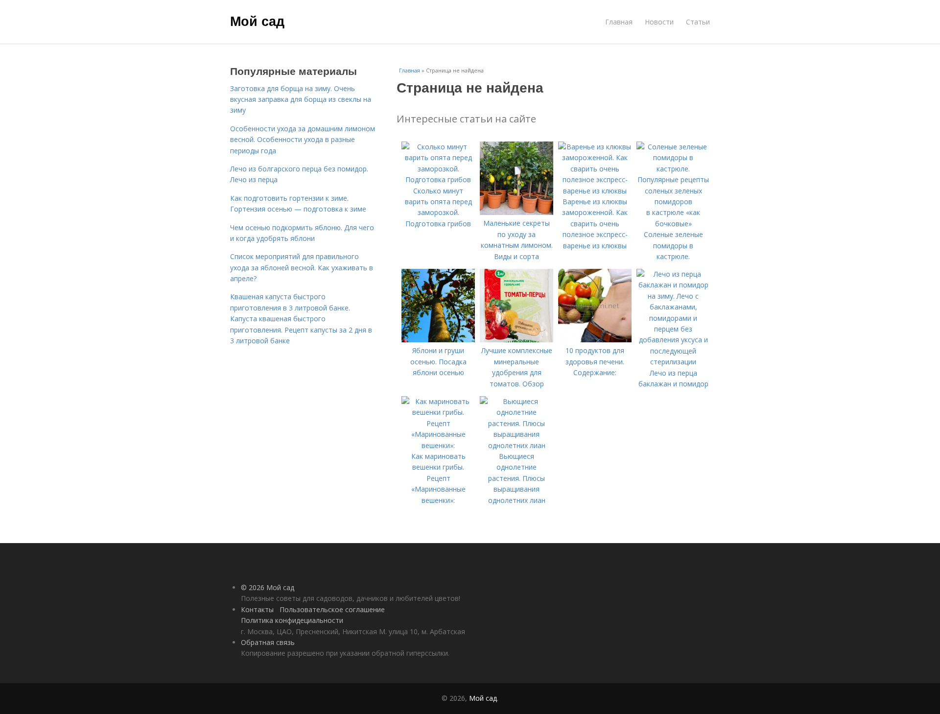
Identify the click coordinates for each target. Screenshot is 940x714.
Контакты (257, 609)
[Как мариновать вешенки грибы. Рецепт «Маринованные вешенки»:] (438, 445)
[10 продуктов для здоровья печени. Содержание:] (595, 339)
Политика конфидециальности (292, 620)
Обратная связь (268, 642)
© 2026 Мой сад (267, 587)
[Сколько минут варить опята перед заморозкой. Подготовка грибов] (438, 179)
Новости (659, 21)
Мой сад (257, 20)
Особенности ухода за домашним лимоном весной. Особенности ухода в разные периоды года (302, 139)
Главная (619, 21)
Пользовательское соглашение (332, 609)
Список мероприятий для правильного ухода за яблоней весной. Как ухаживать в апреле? (301, 267)
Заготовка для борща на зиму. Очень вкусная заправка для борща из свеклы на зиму (300, 99)
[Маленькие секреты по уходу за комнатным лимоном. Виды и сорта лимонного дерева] (516, 212)
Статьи (698, 21)
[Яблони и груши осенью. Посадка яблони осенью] (438, 339)
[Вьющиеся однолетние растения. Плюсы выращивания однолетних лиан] (516, 445)
